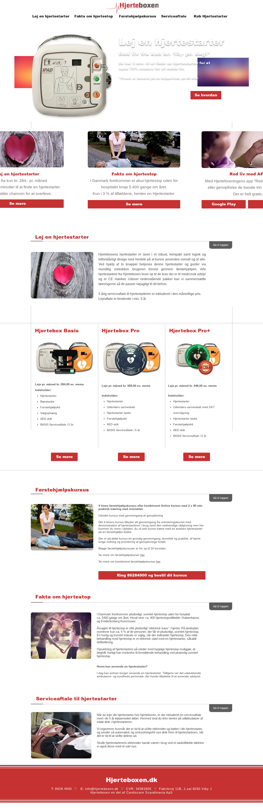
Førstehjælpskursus (137, 16)
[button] (151, 575)
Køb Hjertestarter (211, 16)
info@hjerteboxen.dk (102, 788)
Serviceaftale (173, 16)
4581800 (145, 788)
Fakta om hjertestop (93, 16)
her (142, 555)
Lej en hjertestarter (51, 16)
